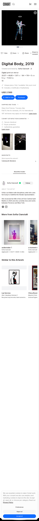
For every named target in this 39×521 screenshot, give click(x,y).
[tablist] (19, 172)
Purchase (21, 97)
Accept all (19, 516)
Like (5, 53)
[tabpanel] (19, 191)
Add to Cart (9, 97)
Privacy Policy (8, 502)
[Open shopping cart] (30, 4)
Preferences (20, 507)
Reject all (19, 511)
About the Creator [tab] (19, 171)
